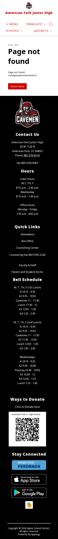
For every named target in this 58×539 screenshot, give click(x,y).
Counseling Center (27, 247)
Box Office (27, 241)
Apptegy (35, 534)
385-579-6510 (31, 155)
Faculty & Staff (27, 265)
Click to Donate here (27, 407)
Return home (17, 86)
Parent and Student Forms (27, 272)
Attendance (27, 234)
